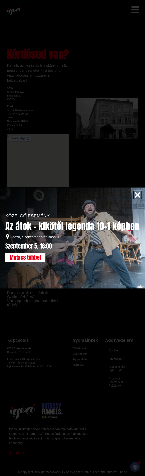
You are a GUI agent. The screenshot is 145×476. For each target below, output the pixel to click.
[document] (72, 238)
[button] (137, 195)
